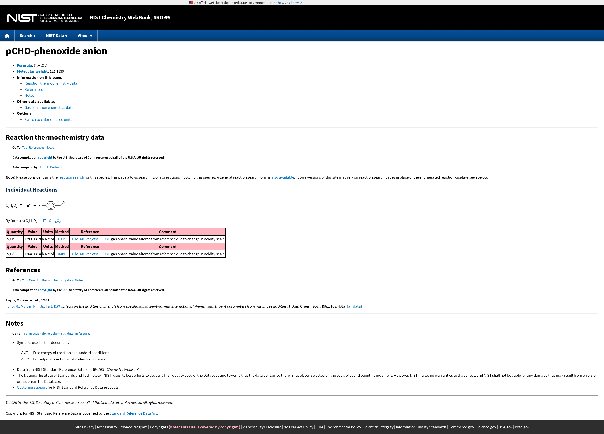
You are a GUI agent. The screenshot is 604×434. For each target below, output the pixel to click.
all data (354, 306)
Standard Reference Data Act (133, 413)
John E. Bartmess (51, 167)
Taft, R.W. (53, 306)
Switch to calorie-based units (48, 119)
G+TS (62, 239)
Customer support (32, 387)
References (34, 89)
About (83, 35)
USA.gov (505, 427)
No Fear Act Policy (298, 427)
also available (282, 177)
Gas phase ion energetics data (49, 107)
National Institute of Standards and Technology (45, 17)
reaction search (71, 177)
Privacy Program (133, 427)
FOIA (319, 427)
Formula (24, 65)
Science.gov (486, 427)
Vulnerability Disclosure (262, 427)
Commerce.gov (461, 427)
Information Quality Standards (421, 427)
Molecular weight (32, 71)
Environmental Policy (343, 427)
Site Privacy (84, 427)
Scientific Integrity (378, 427)
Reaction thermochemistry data (51, 83)
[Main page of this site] (7, 35)
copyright (45, 157)
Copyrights (159, 427)
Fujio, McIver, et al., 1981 (89, 239)
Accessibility (107, 427)
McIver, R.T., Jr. (32, 306)
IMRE (62, 253)
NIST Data (55, 35)
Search (26, 35)
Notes (29, 95)
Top (25, 147)
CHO (55, 220)
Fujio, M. (12, 306)
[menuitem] (7, 35)
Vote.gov (522, 427)
